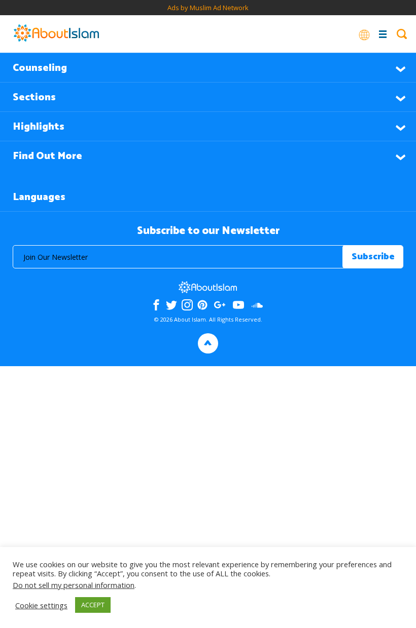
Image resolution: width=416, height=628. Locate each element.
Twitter (172, 304)
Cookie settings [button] (41, 605)
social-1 (257, 304)
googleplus (220, 304)
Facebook (156, 304)
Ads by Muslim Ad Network (208, 7)
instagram (187, 304)
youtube (238, 304)
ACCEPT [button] (93, 604)
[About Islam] (56, 34)
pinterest (202, 304)
